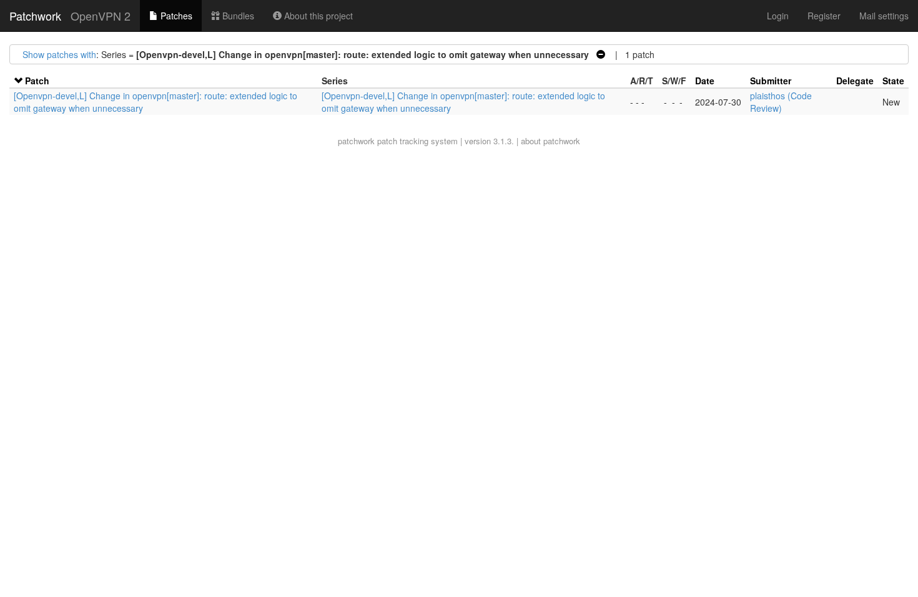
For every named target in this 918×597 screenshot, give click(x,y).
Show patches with (59, 54)
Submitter (770, 80)
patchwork (356, 141)
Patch (37, 80)
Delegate (855, 80)
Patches (175, 15)
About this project (317, 15)
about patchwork (550, 141)
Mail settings (884, 15)
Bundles (237, 15)
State (893, 80)
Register (824, 15)
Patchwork (35, 15)
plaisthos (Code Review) (781, 101)
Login (778, 15)
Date (704, 80)
